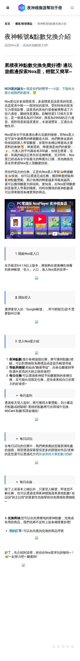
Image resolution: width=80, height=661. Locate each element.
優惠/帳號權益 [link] (23, 23)
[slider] (40, 647)
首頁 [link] (7, 23)
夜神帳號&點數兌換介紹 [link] (51, 23)
